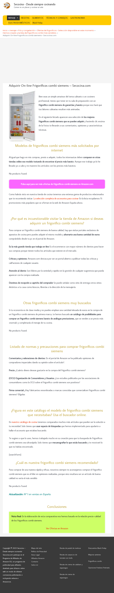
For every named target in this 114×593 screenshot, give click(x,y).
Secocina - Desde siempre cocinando (34, 4)
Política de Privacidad (39, 551)
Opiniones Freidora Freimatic (99, 568)
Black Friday (37, 22)
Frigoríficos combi (95, 561)
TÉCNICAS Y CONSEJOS (57, 18)
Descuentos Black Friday (97, 548)
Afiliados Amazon (37, 558)
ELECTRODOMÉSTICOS (19, 22)
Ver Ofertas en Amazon (57, 528)
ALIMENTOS (37, 18)
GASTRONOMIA (77, 18)
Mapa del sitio (36, 548)
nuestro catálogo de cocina (24, 421)
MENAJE (11, 18)
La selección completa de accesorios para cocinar (56, 198)
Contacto (34, 561)
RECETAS (25, 18)
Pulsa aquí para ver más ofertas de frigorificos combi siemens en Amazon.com (57, 184)
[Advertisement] (57, 59)
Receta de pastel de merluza (70, 548)
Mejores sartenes (94, 554)
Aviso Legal (35, 555)
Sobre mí (34, 565)
